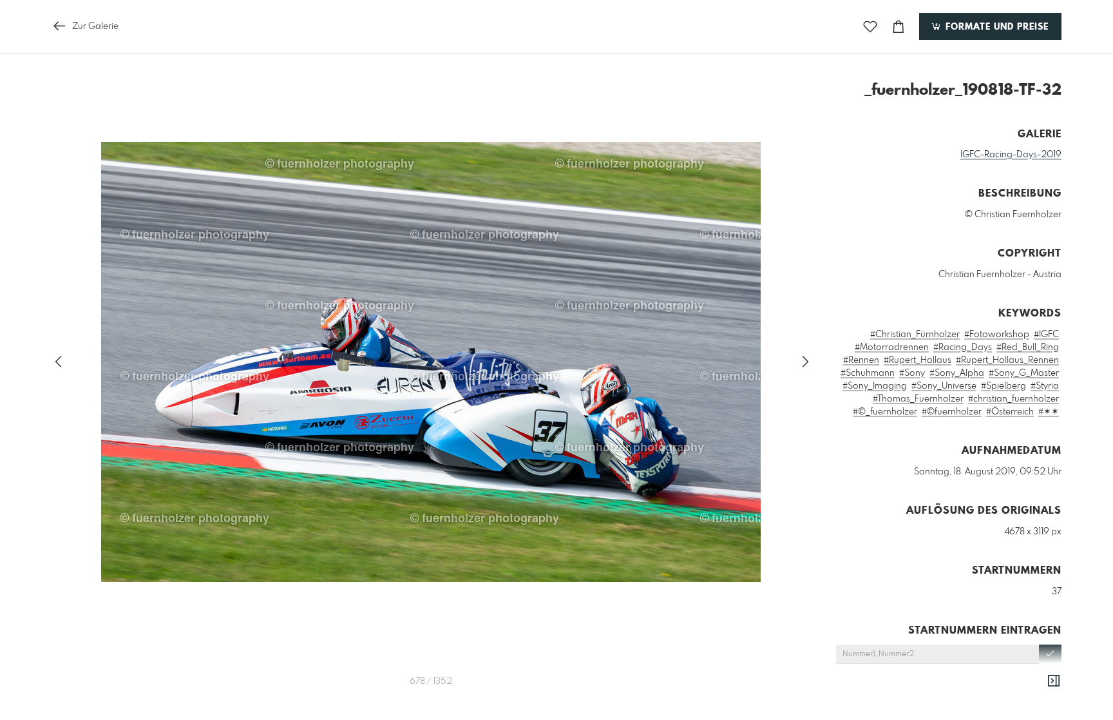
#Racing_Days (962, 347)
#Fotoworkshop (996, 334)
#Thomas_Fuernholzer (918, 399)
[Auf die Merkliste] (870, 26)
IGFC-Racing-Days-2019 (1010, 154)
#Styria (1045, 386)
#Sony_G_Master (1024, 373)
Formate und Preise (995, 27)
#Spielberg (1003, 386)
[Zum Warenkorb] (898, 26)
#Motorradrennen (892, 347)
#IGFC (1046, 334)
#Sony (912, 373)
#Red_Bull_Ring (1027, 347)
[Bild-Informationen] (1053, 681)
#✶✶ (1048, 411)
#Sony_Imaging (874, 386)
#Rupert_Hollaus (917, 360)
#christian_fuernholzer (1013, 399)
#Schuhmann (868, 373)
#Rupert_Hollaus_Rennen (1007, 360)
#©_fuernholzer (885, 411)
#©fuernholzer (952, 411)
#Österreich (1010, 411)
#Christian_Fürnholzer (915, 334)
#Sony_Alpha (956, 373)
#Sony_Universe (943, 386)
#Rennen (861, 360)
